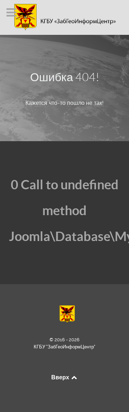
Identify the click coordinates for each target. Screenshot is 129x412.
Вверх (60, 377)
